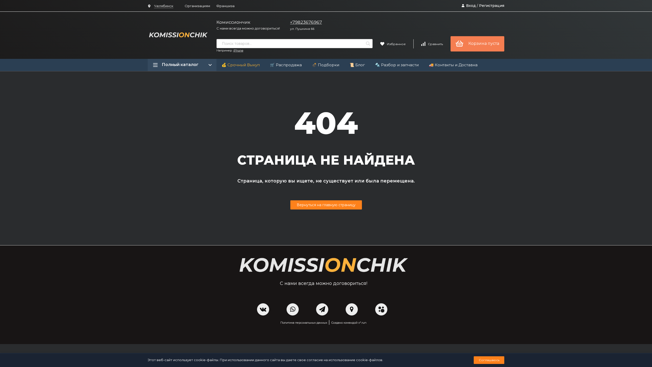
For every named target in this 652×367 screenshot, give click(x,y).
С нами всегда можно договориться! (248, 28)
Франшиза (225, 6)
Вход (471, 5)
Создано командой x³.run (348, 322)
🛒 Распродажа (286, 64)
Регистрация (491, 5)
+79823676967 (306, 22)
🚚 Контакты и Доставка (453, 64)
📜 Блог (357, 64)
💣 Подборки (325, 64)
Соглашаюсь (489, 360)
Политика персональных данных (303, 322)
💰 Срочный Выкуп (241, 64)
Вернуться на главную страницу (326, 205)
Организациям (197, 6)
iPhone (238, 50)
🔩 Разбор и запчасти (397, 64)
